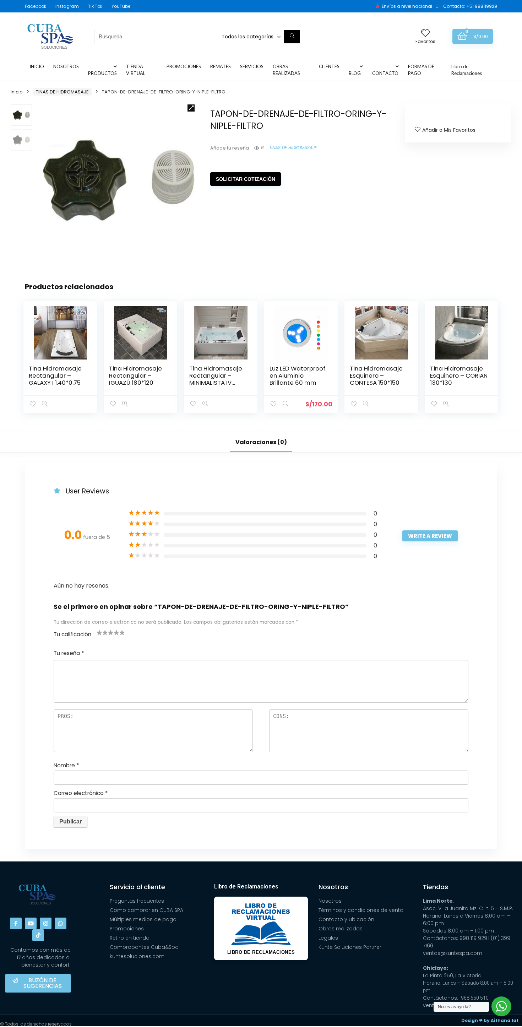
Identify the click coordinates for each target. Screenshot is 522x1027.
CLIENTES (329, 66)
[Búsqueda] (292, 36)
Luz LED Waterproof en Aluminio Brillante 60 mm (298, 375)
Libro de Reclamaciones (466, 70)
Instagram (67, 6)
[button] (191, 108)
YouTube (121, 6)
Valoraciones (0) (261, 442)
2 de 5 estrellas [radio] (102, 632)
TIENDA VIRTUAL (135, 70)
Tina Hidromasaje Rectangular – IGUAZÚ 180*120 (135, 375)
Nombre (66, 765)
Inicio (17, 91)
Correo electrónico (81, 793)
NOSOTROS (66, 66)
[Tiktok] (38, 935)
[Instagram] (45, 923)
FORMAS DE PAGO (421, 70)
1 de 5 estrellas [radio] (99, 632)
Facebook (35, 6)
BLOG (355, 73)
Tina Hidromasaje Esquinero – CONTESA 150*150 (376, 375)
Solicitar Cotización (245, 179)
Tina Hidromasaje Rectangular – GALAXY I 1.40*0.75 (55, 375)
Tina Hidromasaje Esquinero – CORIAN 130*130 (459, 375)
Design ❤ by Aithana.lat (489, 1020)
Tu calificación (72, 634)
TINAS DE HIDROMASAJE (62, 91)
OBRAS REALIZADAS (286, 70)
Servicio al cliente (137, 886)
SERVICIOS (251, 66)
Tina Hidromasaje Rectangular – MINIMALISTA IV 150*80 (215, 379)
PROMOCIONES (184, 66)
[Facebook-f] (16, 923)
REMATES (220, 66)
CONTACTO (385, 73)
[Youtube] (31, 923)
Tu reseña (69, 653)
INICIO (36, 66)
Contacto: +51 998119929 (470, 6)
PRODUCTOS (102, 73)
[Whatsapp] (60, 923)
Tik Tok (95, 6)
